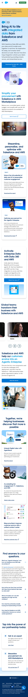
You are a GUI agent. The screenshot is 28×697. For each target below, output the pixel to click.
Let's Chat (10, 645)
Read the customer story (10, 539)
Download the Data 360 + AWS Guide (14, 65)
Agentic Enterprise (8, 567)
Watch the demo (13, 280)
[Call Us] (24, 688)
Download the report (10, 193)
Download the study (9, 236)
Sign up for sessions (6, 15)
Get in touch (13, 116)
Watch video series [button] (9, 500)
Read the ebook (14, 380)
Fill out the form (12, 667)
